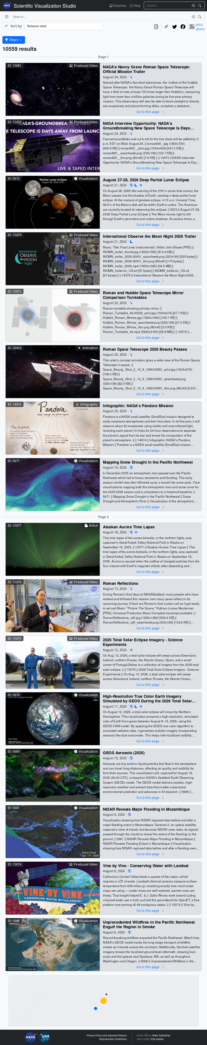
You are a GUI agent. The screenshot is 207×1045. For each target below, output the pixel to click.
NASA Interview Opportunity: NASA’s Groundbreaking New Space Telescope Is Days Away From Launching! (146, 125)
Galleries (119, 5)
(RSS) (199, 25)
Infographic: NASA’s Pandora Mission (138, 405)
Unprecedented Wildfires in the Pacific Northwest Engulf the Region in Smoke (149, 924)
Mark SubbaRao (161, 1035)
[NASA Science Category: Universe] (131, 77)
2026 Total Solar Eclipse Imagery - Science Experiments (143, 642)
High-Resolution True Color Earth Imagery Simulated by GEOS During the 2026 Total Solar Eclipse (147, 698)
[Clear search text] (192, 5)
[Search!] (200, 5)
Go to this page (148, 112)
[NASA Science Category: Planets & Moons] (136, 185)
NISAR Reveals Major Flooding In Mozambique (146, 809)
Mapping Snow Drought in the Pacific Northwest (148, 462)
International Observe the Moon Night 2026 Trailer (149, 236)
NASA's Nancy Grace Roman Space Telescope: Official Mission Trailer (146, 69)
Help (136, 5)
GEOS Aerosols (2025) (124, 752)
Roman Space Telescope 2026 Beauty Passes (145, 349)
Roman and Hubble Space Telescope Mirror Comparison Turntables (143, 295)
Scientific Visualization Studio (45, 5)
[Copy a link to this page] (166, 26)
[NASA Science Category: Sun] (141, 185)
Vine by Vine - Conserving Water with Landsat (146, 865)
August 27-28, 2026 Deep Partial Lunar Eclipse (146, 179)
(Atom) (200, 29)
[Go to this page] (53, 89)
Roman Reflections (120, 583)
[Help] (6, 17)
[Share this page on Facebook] (183, 26)
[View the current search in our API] (156, 26)
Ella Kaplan (157, 1039)
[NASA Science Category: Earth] (131, 185)
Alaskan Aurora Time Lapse (128, 526)
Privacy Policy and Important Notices (107, 1035)
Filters (13, 40)
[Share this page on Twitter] (174, 26)
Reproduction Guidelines (113, 1039)
